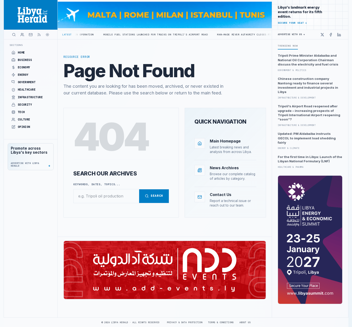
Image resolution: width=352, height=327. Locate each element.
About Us (245, 322)
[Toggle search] (14, 34)
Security (25, 104)
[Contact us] (30, 34)
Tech (21, 112)
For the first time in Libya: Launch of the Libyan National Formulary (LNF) (310, 159)
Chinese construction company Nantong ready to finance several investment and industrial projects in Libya (308, 85)
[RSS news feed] (39, 34)
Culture (24, 119)
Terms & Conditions (220, 322)
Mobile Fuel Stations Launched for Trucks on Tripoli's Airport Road (134, 34)
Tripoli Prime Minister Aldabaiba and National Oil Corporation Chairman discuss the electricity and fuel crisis (308, 60)
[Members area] (22, 34)
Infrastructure (30, 97)
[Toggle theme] (47, 34)
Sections (16, 45)
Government (27, 82)
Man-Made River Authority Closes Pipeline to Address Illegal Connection (251, 34)
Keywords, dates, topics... (96, 184)
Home (21, 52)
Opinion (24, 127)
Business (25, 60)
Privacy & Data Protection (184, 322)
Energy (23, 74)
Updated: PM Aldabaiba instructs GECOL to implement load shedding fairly (307, 138)
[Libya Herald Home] (30, 15)
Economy (24, 67)
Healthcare (27, 89)
